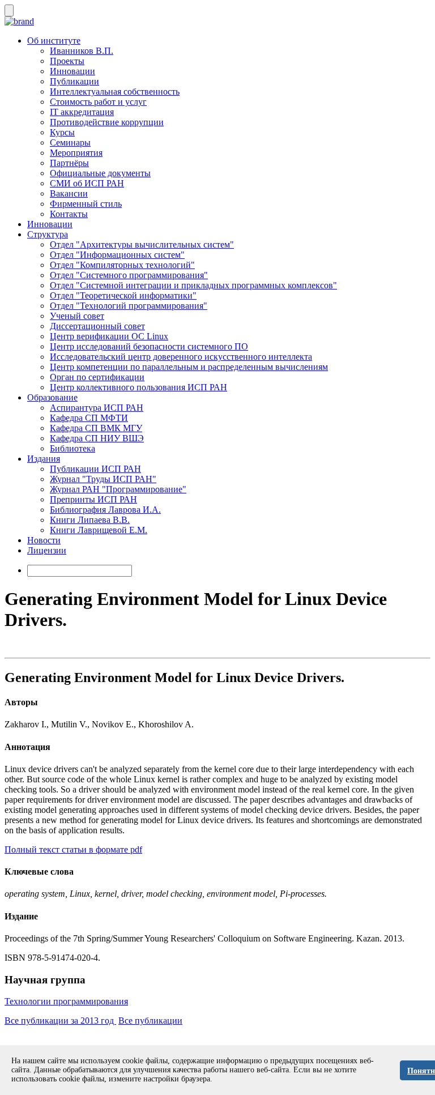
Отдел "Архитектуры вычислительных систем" (142, 244)
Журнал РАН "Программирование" (118, 489)
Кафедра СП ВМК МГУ (96, 428)
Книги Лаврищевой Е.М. (98, 530)
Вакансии (69, 193)
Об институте (53, 40)
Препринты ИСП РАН (93, 499)
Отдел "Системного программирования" (129, 275)
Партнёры (69, 163)
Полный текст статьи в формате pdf (73, 849)
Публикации (74, 81)
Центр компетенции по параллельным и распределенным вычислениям (189, 367)
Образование (52, 397)
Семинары (70, 142)
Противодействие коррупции (107, 122)
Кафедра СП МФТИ (89, 418)
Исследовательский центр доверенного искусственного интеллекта (181, 356)
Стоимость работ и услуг (98, 101)
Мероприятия (76, 152)
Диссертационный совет (97, 326)
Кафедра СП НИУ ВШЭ (97, 438)
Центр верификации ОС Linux (109, 336)
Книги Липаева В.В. (90, 520)
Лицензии (46, 550)
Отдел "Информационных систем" (117, 254)
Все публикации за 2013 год (60, 1020)
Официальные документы (100, 173)
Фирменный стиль (86, 203)
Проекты (67, 61)
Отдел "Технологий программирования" (128, 305)
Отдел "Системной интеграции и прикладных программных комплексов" (193, 285)
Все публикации (150, 1020)
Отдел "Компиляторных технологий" (122, 265)
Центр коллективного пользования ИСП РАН (138, 387)
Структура (47, 234)
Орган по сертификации (97, 377)
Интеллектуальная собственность (115, 91)
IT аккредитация (82, 112)
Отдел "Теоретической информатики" (123, 295)
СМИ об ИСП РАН (87, 183)
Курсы (62, 132)
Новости (44, 540)
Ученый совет (77, 316)
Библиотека (72, 448)
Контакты (69, 214)
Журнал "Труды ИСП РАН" (103, 479)
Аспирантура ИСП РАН (96, 407)
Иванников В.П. (81, 51)
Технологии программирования (66, 1001)
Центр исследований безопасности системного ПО (149, 346)
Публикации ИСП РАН (95, 469)
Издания (43, 458)
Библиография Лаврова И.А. (105, 509)
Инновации (72, 71)
